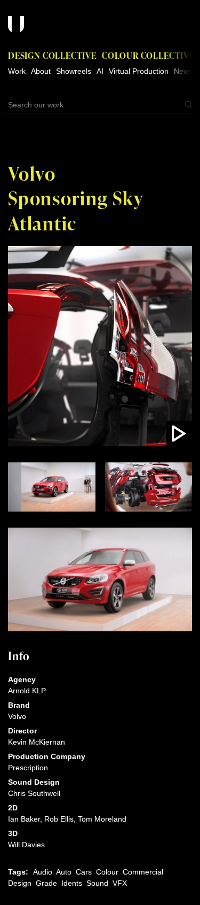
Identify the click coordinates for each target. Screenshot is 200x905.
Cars (84, 872)
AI (100, 71)
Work (17, 71)
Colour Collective (148, 55)
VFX (120, 883)
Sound (97, 883)
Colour (107, 872)
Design (19, 883)
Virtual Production (139, 71)
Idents (71, 883)
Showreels (73, 71)
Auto (63, 872)
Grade (46, 883)
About (41, 71)
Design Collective (52, 55)
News (183, 71)
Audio (42, 872)
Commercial (143, 872)
